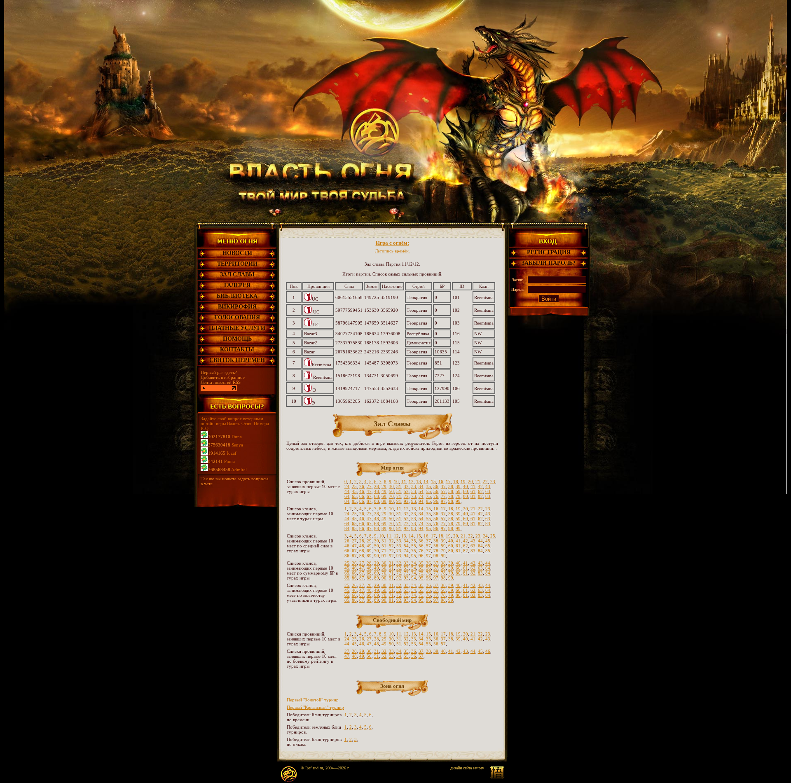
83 (487, 496)
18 (455, 481)
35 (428, 486)
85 (354, 501)
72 (406, 496)
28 (376, 486)
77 (443, 496)
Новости (237, 253)
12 (411, 481)
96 (435, 501)
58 (450, 491)
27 (369, 486)
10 (396, 481)
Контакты (237, 349)
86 (361, 501)
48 (376, 491)
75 (428, 496)
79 (458, 496)
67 (369, 496)
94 (421, 501)
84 (346, 501)
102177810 (219, 436)
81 (472, 496)
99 (458, 501)
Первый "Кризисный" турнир (315, 707)
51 (398, 491)
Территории (237, 264)
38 (450, 486)
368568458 (219, 469)
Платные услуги (237, 328)
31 (398, 486)
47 (369, 491)
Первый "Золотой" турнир (313, 699)
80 (465, 496)
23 (492, 481)
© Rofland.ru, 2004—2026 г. (325, 768)
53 (413, 491)
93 (413, 501)
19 (463, 481)
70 (391, 496)
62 (480, 491)
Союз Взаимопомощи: (392, 243)
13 (418, 481)
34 (421, 486)
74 (421, 496)
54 (421, 491)
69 (383, 496)
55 (428, 491)
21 (477, 481)
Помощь (237, 339)
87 (369, 501)
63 (487, 491)
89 (383, 501)
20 (470, 481)
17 (448, 481)
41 (472, 486)
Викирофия (237, 307)
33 (413, 486)
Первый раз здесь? (219, 372)
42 (480, 486)
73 (413, 496)
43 (487, 486)
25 (354, 486)
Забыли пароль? (549, 263)
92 (406, 501)
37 (443, 486)
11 (403, 481)
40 (465, 486)
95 (428, 501)
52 (406, 491)
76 (435, 496)
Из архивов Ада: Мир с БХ (392, 250)
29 (383, 486)
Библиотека (237, 296)
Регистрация (549, 252)
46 (361, 491)
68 (376, 496)
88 (376, 501)
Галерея (237, 285)
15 (433, 481)
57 (443, 491)
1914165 (216, 453)
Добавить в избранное (223, 377)
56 (435, 491)
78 (450, 496)
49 (383, 491)
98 (450, 501)
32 (406, 486)
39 (458, 486)
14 (426, 481)
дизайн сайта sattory (467, 768)
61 (472, 491)
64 (346, 496)
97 (443, 501)
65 (354, 496)
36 (435, 486)
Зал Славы (237, 274)
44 (346, 491)
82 (480, 496)
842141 (215, 461)
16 (440, 481)
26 (361, 486)
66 (361, 496)
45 (354, 491)
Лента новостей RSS (221, 382)
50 (391, 491)
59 (458, 491)
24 (346, 486)
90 (391, 501)
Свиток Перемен (237, 360)
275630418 (219, 444)
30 (391, 486)
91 (398, 501)
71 (398, 496)
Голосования (237, 317)
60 (465, 491)
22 (485, 481)
